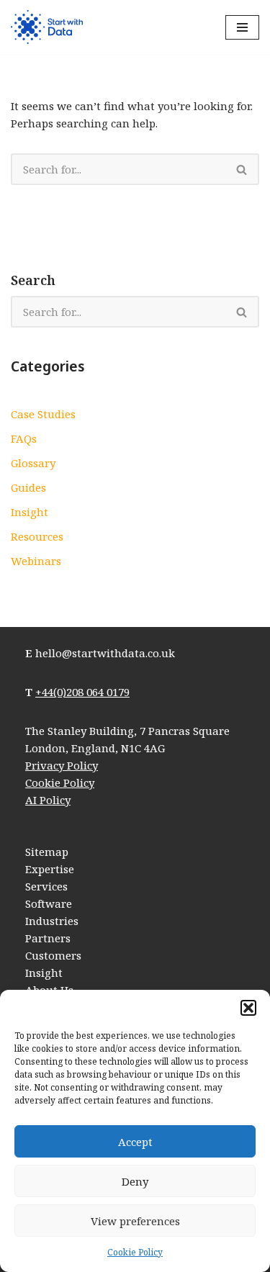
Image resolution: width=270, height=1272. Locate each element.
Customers (53, 955)
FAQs (24, 438)
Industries (51, 921)
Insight (29, 512)
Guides (28, 487)
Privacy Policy (61, 765)
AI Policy (48, 800)
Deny (135, 1181)
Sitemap (46, 851)
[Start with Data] (47, 27)
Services (46, 886)
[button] (248, 1008)
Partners (48, 938)
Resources (37, 536)
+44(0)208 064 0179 (82, 692)
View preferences (135, 1221)
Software (48, 903)
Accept (135, 1142)
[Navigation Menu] (242, 27)
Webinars (36, 561)
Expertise (49, 869)
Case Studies (43, 414)
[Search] (242, 169)
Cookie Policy (135, 1252)
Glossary (33, 463)
